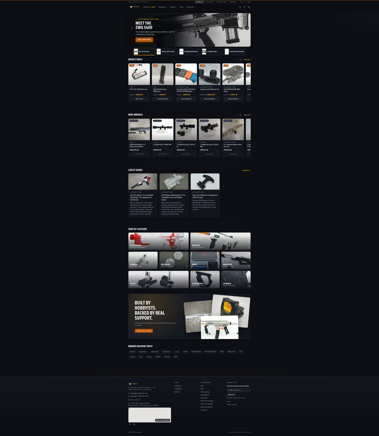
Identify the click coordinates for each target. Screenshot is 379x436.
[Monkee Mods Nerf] (134, 7)
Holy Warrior (167, 351)
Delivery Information (207, 401)
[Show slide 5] (247, 16)
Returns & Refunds (207, 407)
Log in (249, 2)
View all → (247, 59)
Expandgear (143, 351)
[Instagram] (134, 424)
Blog (202, 386)
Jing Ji (177, 351)
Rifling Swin (231, 351)
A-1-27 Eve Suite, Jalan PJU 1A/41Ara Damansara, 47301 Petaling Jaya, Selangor (143, 404)
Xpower (167, 356)
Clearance (178, 386)
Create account (232, 404)
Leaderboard (205, 395)
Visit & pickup (205, 392)
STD (241, 351)
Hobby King (154, 351)
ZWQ (175, 356)
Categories (178, 389)
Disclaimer (204, 410)
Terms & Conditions (207, 404)
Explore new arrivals (144, 331)
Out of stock (139, 154)
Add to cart (139, 99)
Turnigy (149, 356)
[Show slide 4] (244, 16)
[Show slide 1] (235, 16)
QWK (222, 351)
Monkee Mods (196, 351)
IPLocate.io (247, 432)
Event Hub (204, 398)
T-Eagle (132, 356)
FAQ (202, 389)
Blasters (177, 392)
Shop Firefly (142, 40)
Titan (140, 356)
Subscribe (231, 394)
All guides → (246, 170)
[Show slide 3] (241, 16)
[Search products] (240, 7)
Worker (158, 356)
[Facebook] (130, 424)
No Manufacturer (210, 351)
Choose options (162, 99)
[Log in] (244, 7)
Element (132, 351)
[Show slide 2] (238, 16)
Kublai (185, 351)
